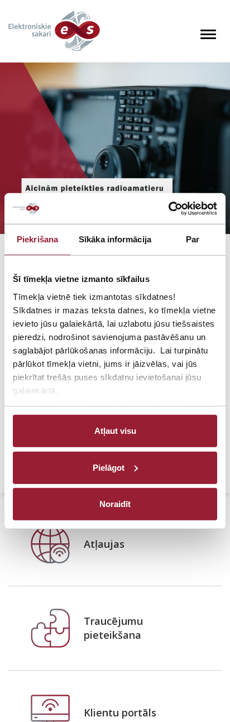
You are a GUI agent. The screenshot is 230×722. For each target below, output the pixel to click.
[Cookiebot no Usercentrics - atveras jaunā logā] (168, 208)
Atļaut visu (115, 431)
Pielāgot (108, 467)
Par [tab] (192, 239)
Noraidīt (115, 504)
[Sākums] (54, 31)
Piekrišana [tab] (37, 239)
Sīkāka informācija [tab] (115, 239)
